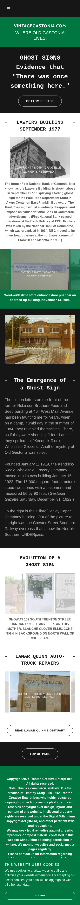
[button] (8, 9)
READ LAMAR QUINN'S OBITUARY (40, 730)
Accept (40, 895)
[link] (40, 26)
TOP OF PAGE (40, 754)
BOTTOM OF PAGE (40, 101)
